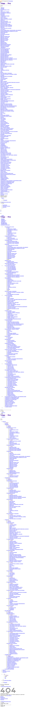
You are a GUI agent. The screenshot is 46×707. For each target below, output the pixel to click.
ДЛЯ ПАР (9, 521)
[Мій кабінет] (0, 418)
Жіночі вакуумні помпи (14, 475)
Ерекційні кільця (12, 490)
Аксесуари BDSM (12, 524)
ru (0, 211)
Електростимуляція (13, 552)
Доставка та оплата (4, 698)
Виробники (2, 697)
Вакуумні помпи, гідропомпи (15, 515)
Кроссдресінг (12, 572)
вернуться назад (3, 695)
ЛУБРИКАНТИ (10, 656)
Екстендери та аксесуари (14, 482)
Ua (5, 677)
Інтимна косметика (13, 615)
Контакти (2, 699)
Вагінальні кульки (12, 447)
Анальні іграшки (12, 541)
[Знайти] (1, 6)
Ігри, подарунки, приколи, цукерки (16, 563)
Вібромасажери (12, 470)
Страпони (11, 600)
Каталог (6, 423)
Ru (5, 678)
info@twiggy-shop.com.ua (6, 202)
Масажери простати (13, 495)
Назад (7, 422)
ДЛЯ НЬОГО (9, 479)
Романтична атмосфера (13, 584)
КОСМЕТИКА (10, 612)
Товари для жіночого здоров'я (15, 440)
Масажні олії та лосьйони (14, 645)
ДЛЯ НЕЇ (9, 426)
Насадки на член (12, 607)
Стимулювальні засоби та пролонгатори (17, 633)
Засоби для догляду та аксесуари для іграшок (18, 592)
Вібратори (11, 453)
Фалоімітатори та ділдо (13, 429)
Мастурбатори (12, 501)
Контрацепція (12, 577)
